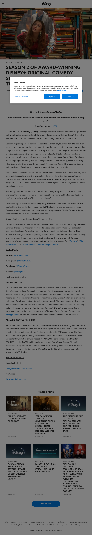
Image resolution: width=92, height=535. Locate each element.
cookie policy (61, 90)
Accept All (70, 96)
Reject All (52, 96)
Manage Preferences (21, 96)
